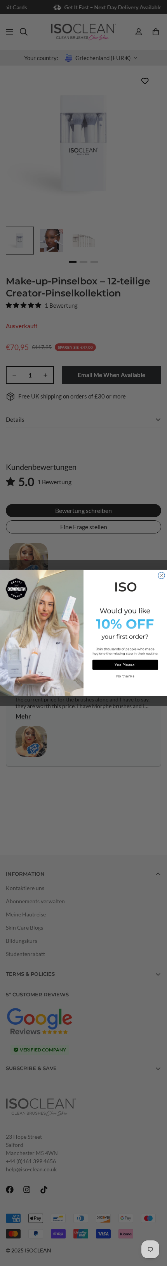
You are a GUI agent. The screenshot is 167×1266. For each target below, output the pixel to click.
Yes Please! (125, 664)
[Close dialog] (161, 575)
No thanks (125, 676)
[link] (125, 586)
